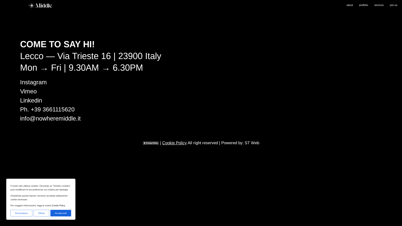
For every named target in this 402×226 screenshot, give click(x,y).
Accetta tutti (61, 213)
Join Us (393, 5)
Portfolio (363, 5)
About (350, 5)
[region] (40, 199)
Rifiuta (41, 213)
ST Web (252, 143)
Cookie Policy (58, 205)
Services (379, 5)
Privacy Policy (152, 143)
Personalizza (21, 213)
